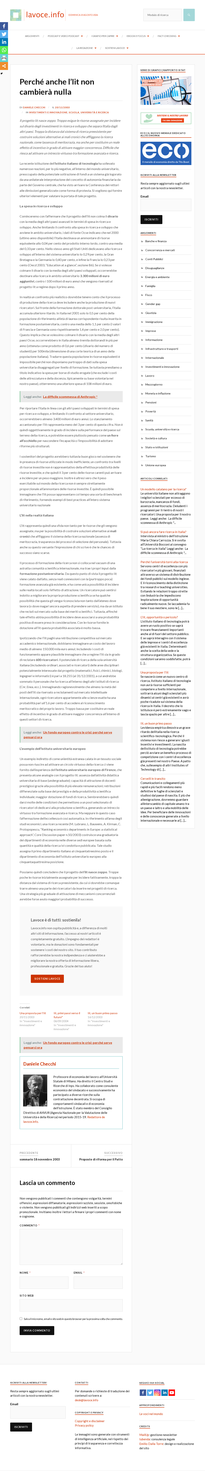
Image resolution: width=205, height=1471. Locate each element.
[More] (4, 66)
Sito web (27, 1295)
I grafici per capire (103, 35)
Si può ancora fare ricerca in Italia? (163, 532)
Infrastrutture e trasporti (161, 348)
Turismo (150, 456)
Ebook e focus (136, 35)
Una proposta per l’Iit (33, 1013)
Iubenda (144, 1439)
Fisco (148, 295)
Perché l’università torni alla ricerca (164, 562)
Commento (30, 1225)
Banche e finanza (156, 241)
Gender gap (152, 304)
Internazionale (154, 357)
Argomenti (32, 35)
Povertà (150, 411)
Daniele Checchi (34, 107)
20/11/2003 (62, 107)
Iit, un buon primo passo (103, 1013)
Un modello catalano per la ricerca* (164, 489)
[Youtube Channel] (172, 1392)
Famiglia (150, 286)
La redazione (84, 47)
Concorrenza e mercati (160, 250)
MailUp (144, 1435)
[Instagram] (157, 1392)
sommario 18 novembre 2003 (40, 1159)
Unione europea (155, 465)
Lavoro (149, 375)
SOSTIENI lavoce (47, 978)
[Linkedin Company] (164, 1392)
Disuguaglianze (154, 268)
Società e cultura (156, 438)
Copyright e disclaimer (90, 1421)
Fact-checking (167, 35)
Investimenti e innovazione (48, 112)
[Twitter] (4, 34)
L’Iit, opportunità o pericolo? (159, 617)
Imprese (150, 330)
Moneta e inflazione (158, 393)
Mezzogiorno (154, 384)
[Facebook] (4, 26)
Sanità (149, 420)
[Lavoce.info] (39, 15)
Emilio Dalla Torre (151, 1443)
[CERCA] (189, 15)
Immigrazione (154, 322)
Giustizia (150, 313)
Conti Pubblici (154, 259)
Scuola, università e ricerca (89, 112)
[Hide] (1, 73)
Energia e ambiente (157, 277)
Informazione (154, 339)
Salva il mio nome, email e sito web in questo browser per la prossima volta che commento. (73, 1319)
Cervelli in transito (153, 778)
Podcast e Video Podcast (63, 35)
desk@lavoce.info (86, 1400)
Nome (25, 1272)
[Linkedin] (4, 42)
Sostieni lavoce (115, 47)
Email (79, 1272)
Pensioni (150, 402)
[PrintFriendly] (4, 58)
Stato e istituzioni (156, 447)
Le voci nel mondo (151, 1414)
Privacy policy (84, 1425)
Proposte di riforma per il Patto (101, 1159)
